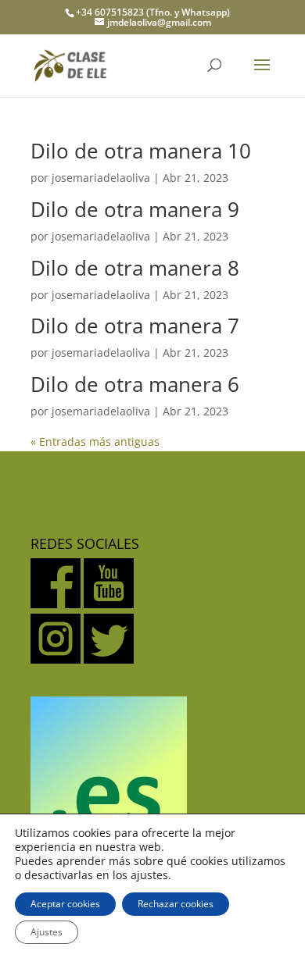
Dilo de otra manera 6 (134, 384)
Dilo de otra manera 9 (134, 209)
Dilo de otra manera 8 (134, 268)
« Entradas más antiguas (95, 441)
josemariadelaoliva (101, 177)
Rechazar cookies (176, 903)
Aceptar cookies (65, 903)
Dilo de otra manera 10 (140, 151)
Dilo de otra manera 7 (134, 326)
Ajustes (46, 931)
